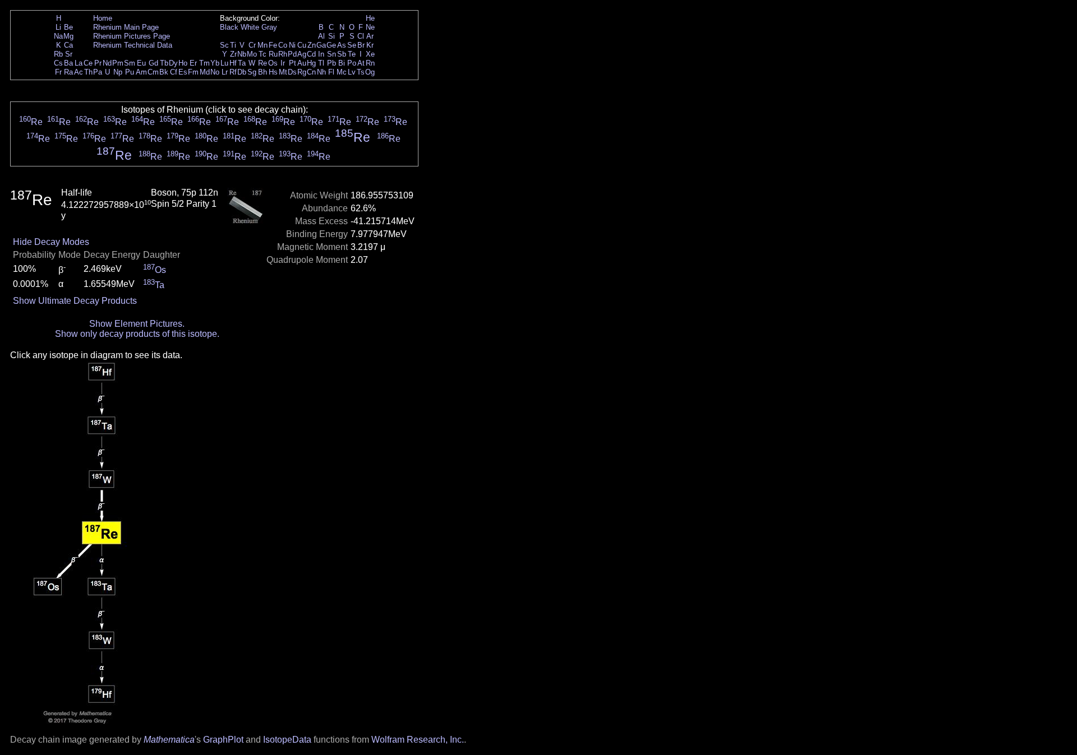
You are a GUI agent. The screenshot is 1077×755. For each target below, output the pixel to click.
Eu (141, 63)
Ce (88, 63)
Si (331, 36)
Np (117, 72)
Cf (173, 72)
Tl (321, 63)
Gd (153, 63)
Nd (107, 63)
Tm (204, 63)
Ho (182, 63)
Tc (262, 54)
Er (193, 63)
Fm (193, 72)
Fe (273, 45)
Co (282, 45)
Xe (370, 54)
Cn (311, 72)
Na (58, 36)
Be (68, 27)
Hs (273, 72)
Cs (58, 63)
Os (273, 63)
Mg (68, 36)
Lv (352, 72)
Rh (282, 54)
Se (351, 45)
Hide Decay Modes (51, 242)
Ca (68, 45)
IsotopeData (287, 739)
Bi (341, 63)
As (341, 45)
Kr (370, 45)
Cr (252, 45)
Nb (241, 54)
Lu (224, 63)
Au (301, 63)
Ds (292, 72)
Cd (311, 54)
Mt (283, 72)
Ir (282, 63)
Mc (342, 72)
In (321, 54)
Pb (331, 63)
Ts (361, 72)
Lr (225, 72)
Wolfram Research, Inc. (417, 739)
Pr (98, 63)
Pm (117, 63)
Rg (301, 72)
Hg (311, 63)
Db (241, 72)
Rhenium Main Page (126, 27)
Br (361, 45)
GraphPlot (223, 739)
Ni (292, 45)
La (78, 63)
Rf (233, 72)
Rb (58, 54)
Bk (163, 72)
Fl (331, 72)
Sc (224, 45)
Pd (292, 54)
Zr (233, 54)
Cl (360, 36)
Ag (301, 54)
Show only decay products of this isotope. (137, 334)
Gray (269, 27)
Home (102, 18)
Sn (331, 54)
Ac (78, 72)
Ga (321, 45)
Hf (233, 63)
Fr (58, 72)
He (370, 18)
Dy (173, 63)
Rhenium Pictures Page (131, 36)
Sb (341, 54)
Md (205, 72)
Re (262, 63)
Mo (252, 54)
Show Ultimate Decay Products (75, 300)
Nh (321, 72)
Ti (233, 45)
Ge (331, 45)
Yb (214, 63)
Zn (311, 45)
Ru (273, 54)
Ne (370, 27)
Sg (251, 72)
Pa (97, 72)
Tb (164, 63)
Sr (68, 54)
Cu (301, 45)
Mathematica (169, 739)
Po (351, 63)
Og (370, 72)
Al (321, 36)
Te (352, 54)
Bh (262, 72)
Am (141, 72)
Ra (68, 72)
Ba (68, 63)
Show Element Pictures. (137, 323)
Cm (153, 72)
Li (58, 27)
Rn (370, 63)
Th (88, 72)
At (361, 63)
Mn (262, 45)
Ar (370, 36)
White (250, 27)
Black (229, 27)
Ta (242, 63)
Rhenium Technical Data (132, 45)
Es (182, 72)
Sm (129, 63)
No (214, 72)
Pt (292, 63)
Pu (129, 72)
